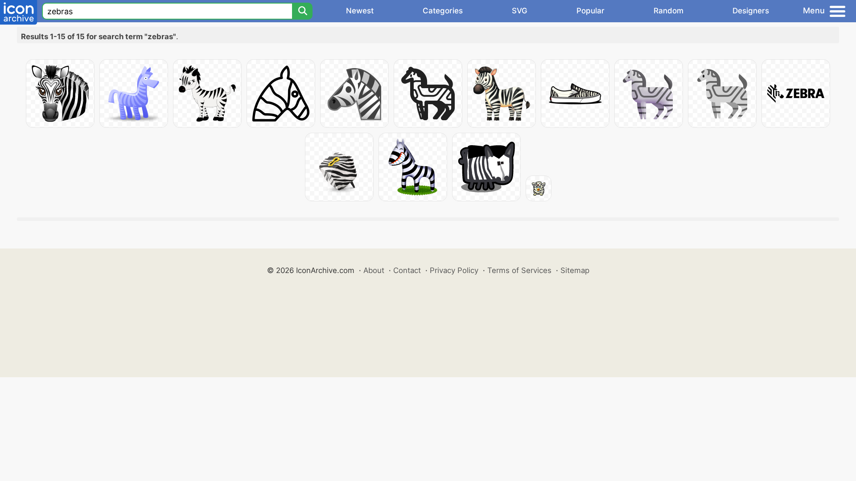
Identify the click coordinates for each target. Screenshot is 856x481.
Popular (590, 10)
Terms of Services (519, 270)
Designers (751, 10)
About (373, 270)
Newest (360, 10)
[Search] (302, 11)
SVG (519, 10)
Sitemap (574, 270)
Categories (443, 10)
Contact (407, 270)
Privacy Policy (454, 270)
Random (668, 10)
